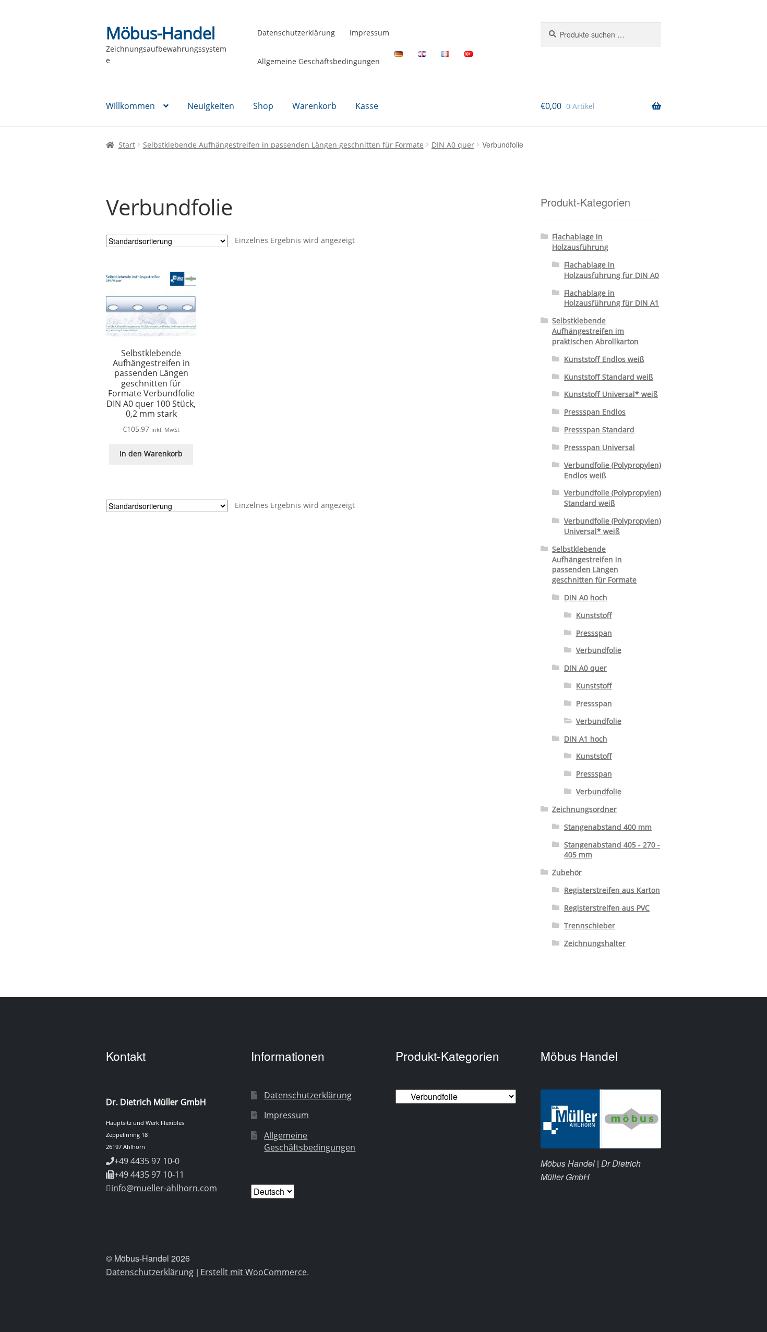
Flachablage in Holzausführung (580, 242)
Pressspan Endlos (595, 412)
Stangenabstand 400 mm (608, 827)
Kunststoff (594, 615)
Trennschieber (589, 925)
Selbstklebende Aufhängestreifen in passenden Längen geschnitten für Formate (283, 145)
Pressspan (594, 633)
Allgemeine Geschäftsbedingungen (318, 61)
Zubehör (567, 872)
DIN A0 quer (453, 145)
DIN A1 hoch (585, 739)
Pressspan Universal (599, 447)
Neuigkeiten (210, 106)
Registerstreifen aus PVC (607, 908)
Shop (263, 106)
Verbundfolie (598, 650)
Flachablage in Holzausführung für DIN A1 (611, 298)
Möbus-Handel (160, 32)
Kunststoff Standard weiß (608, 377)
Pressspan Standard (599, 429)
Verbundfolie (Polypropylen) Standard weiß (612, 498)
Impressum (369, 33)
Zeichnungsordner (584, 809)
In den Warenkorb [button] (151, 453)
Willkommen (130, 106)
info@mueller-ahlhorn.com (164, 1188)
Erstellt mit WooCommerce (253, 1272)
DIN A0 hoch (585, 597)
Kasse (366, 106)
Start (126, 145)
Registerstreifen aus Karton (612, 890)
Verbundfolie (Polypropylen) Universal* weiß (612, 526)
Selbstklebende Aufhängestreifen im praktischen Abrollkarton (595, 331)
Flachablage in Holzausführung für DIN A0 (611, 270)
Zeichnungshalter (595, 943)
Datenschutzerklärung (296, 33)
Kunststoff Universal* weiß (611, 394)
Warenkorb (314, 106)
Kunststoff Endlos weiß (604, 359)
